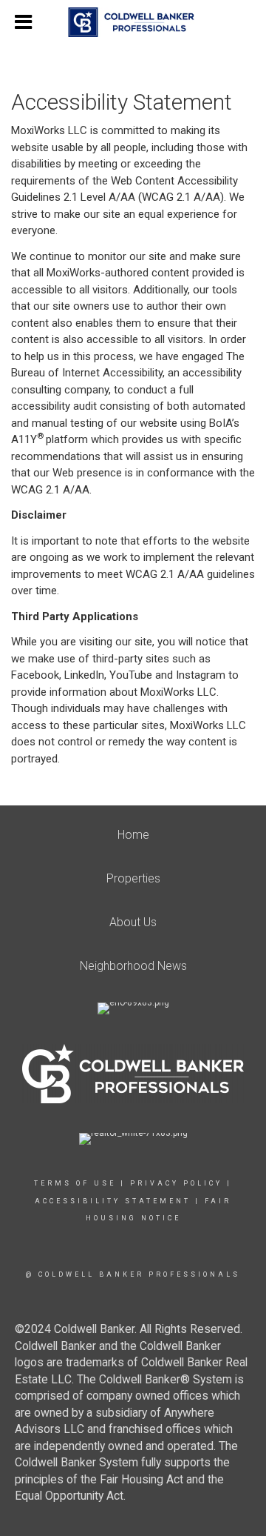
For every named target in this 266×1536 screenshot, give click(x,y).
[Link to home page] (133, 22)
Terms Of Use (75, 1183)
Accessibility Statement (113, 1201)
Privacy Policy (176, 1183)
